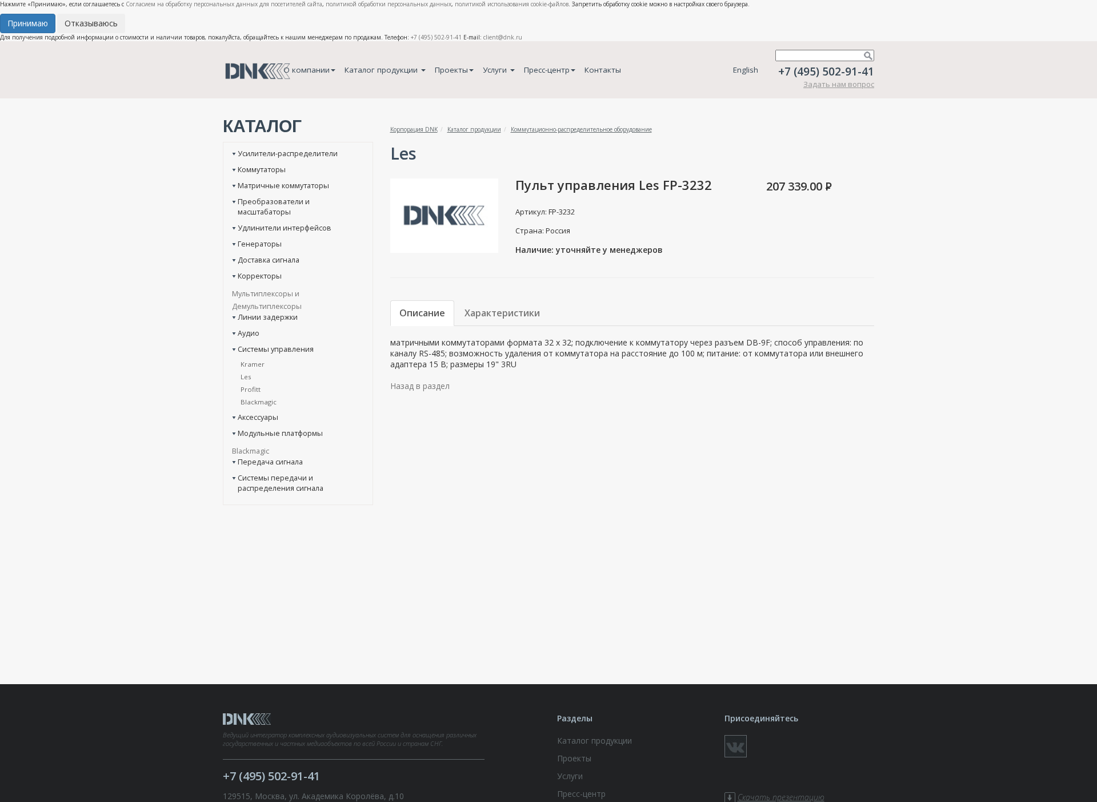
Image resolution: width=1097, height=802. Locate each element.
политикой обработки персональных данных (388, 4)
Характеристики (502, 313)
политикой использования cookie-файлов (511, 4)
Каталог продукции (382, 70)
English (745, 70)
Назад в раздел (420, 385)
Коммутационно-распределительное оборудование (581, 129)
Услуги (496, 70)
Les (246, 376)
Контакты (602, 70)
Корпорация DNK (414, 129)
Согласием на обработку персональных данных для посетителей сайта (224, 4)
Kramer (253, 364)
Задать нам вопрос (838, 84)
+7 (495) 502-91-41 (436, 37)
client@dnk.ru (502, 37)
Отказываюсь (91, 23)
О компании (306, 70)
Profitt (251, 389)
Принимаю (27, 23)
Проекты (451, 70)
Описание (422, 313)
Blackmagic (259, 402)
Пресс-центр (547, 70)
